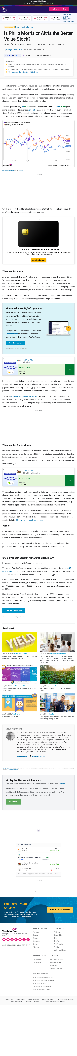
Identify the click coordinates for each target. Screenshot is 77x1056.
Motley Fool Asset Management (43, 977)
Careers (35, 935)
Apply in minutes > (38, 260)
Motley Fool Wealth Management (43, 980)
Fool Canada (37, 962)
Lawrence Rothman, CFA (58, 653)
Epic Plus (57, 941)
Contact (35, 944)
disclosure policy (12, 769)
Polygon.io (25, 945)
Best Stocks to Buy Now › (59, 9)
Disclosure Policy (33, 999)
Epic (55, 938)
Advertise (36, 947)
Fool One (56, 947)
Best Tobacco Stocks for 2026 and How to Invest (55, 689)
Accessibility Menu (38, 1)
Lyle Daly (52, 714)
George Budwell (6, 768)
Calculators (53, 965)
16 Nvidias (63, 784)
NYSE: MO (28, 360)
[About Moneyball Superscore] (16, 367)
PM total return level (8, 170)
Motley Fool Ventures (39, 983)
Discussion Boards (55, 962)
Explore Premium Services (24, 27)
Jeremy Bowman (55, 686)
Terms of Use (9, 999)
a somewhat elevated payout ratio (24, 396)
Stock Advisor (58, 935)
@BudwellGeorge (38, 756)
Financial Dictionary (56, 968)
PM (58, 107)
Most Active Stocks (67, 15)
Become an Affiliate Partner (41, 989)
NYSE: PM (28, 470)
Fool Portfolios (58, 944)
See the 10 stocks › (14, 610)
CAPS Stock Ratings (56, 959)
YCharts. (21, 170)
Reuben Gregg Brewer (20, 653)
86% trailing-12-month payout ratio (29, 520)
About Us (36, 932)
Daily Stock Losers (69, 21)
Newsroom (36, 941)
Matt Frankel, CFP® (19, 686)
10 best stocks (12, 334)
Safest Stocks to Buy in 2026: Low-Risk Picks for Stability (19, 689)
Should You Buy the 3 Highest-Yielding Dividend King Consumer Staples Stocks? (19, 657)
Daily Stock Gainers (66, 19)
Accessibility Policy (48, 999)
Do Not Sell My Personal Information (54, 1001)
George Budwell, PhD (14, 50)
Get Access (20, 859)
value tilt (31, 110)
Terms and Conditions (32, 1001)
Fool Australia (37, 959)
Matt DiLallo (16, 714)
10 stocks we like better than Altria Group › (23, 72)
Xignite (18, 945)
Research (36, 938)
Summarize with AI (43, 55)
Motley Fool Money (60, 950)
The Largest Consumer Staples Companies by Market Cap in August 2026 (57, 718)
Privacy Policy (21, 999)
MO (22, 107)
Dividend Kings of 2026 (10, 717)
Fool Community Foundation (42, 986)
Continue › (13, 802)
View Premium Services (60, 910)
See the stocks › (15, 343)
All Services (57, 932)
